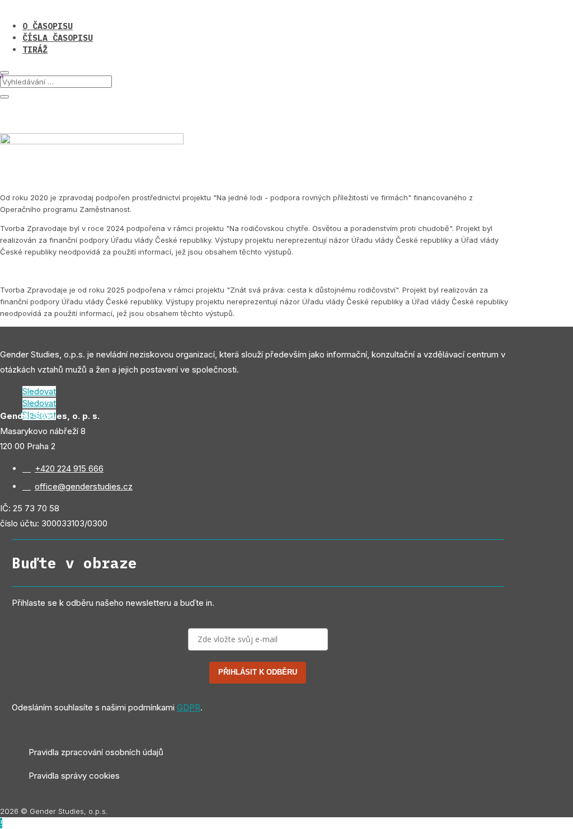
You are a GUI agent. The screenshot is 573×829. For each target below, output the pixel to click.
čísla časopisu (57, 37)
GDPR (188, 707)
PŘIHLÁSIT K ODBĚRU (257, 672)
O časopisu (47, 26)
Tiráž (35, 49)
